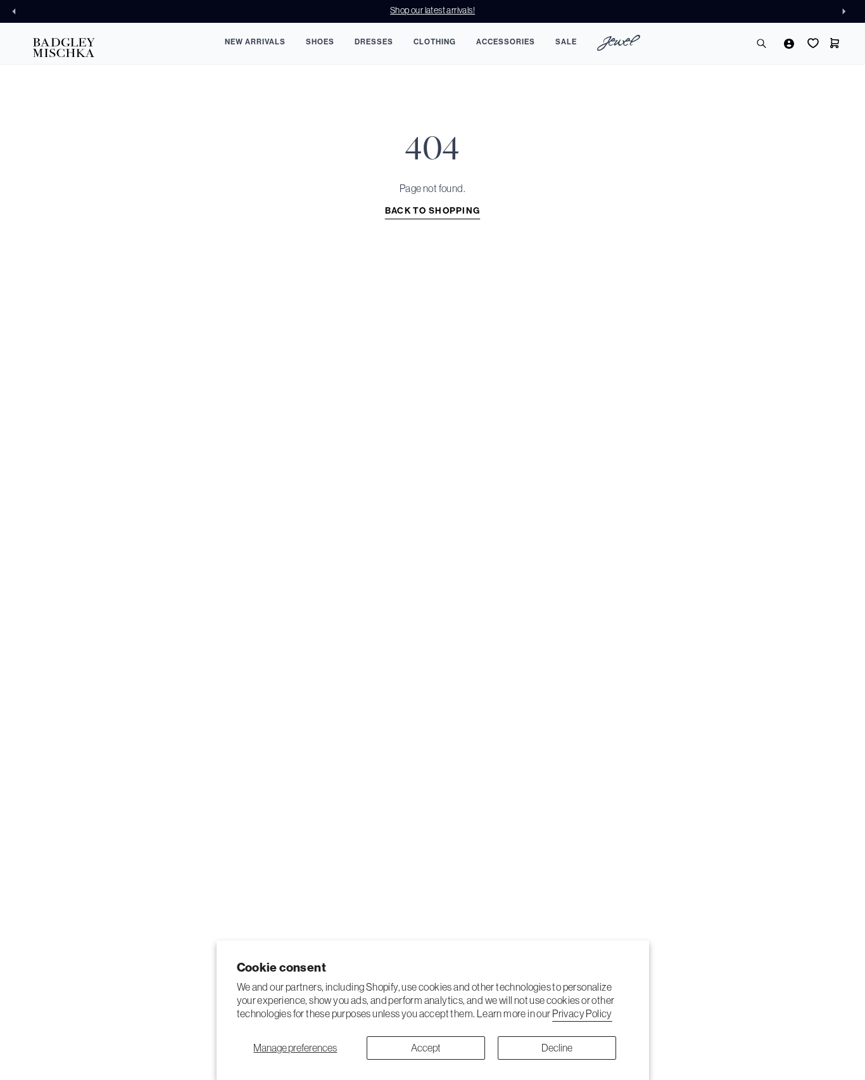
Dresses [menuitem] (374, 41)
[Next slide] (847, 11)
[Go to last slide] (18, 11)
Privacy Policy (582, 1013)
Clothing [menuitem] (435, 41)
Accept (426, 1047)
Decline (556, 1047)
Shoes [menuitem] (320, 41)
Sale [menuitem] (566, 41)
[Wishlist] (811, 43)
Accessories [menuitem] (505, 41)
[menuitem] (618, 44)
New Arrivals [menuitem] (255, 41)
